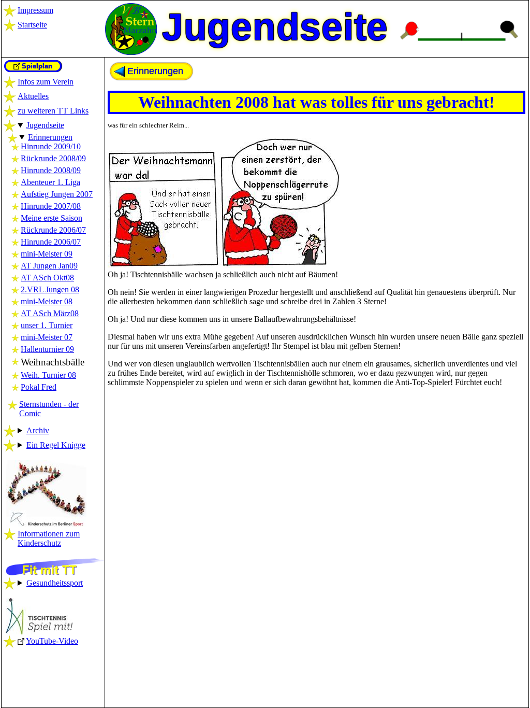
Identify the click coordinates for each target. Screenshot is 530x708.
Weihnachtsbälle (52, 362)
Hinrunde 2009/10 (51, 146)
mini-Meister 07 (46, 337)
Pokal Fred (38, 387)
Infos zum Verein (45, 81)
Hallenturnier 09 (47, 349)
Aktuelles (33, 96)
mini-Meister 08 (46, 301)
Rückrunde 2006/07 (53, 229)
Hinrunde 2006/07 (51, 241)
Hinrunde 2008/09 (51, 170)
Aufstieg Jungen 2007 (57, 194)
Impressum (35, 10)
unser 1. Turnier (46, 325)
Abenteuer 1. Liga (50, 182)
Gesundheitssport (54, 582)
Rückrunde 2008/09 (53, 158)
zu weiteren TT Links (53, 110)
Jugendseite (45, 125)
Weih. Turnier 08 (48, 375)
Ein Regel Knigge (55, 445)
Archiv (37, 430)
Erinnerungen (50, 137)
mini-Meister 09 (46, 253)
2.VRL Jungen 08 (50, 289)
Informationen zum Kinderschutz (49, 538)
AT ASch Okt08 (47, 277)
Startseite (32, 24)
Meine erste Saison (51, 218)
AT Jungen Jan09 (49, 265)
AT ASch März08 (50, 313)
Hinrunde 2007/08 (51, 206)
